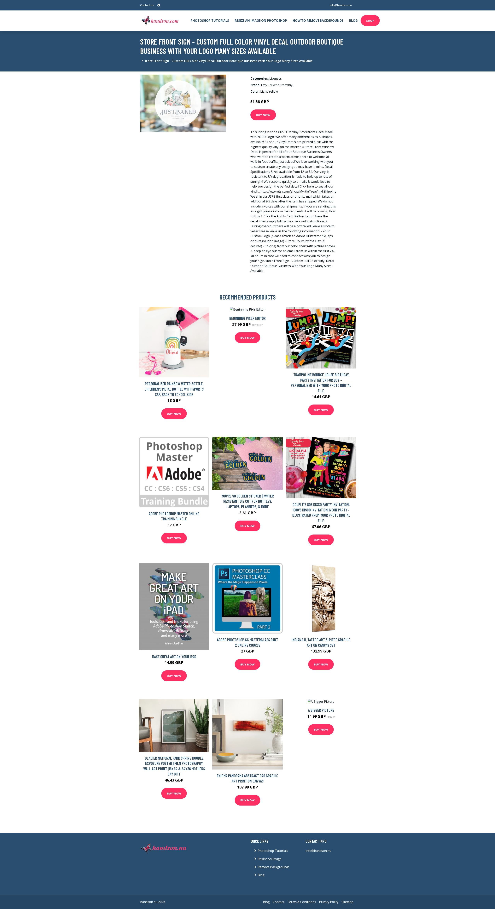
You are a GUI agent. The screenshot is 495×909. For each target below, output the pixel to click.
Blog (353, 20)
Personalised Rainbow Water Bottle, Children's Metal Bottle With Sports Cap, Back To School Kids (174, 389)
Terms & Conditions (301, 902)
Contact (278, 902)
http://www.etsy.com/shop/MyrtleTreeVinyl (291, 191)
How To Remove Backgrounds (318, 20)
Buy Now (263, 115)
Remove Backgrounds (273, 867)
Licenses (275, 78)
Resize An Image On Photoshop (261, 20)
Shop (370, 20)
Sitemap (347, 902)
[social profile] (159, 5)
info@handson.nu (341, 5)
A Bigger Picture (321, 710)
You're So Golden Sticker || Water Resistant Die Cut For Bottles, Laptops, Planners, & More (247, 501)
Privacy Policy (328, 902)
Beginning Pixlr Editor (247, 318)
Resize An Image (270, 859)
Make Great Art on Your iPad (174, 656)
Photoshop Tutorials (210, 20)
